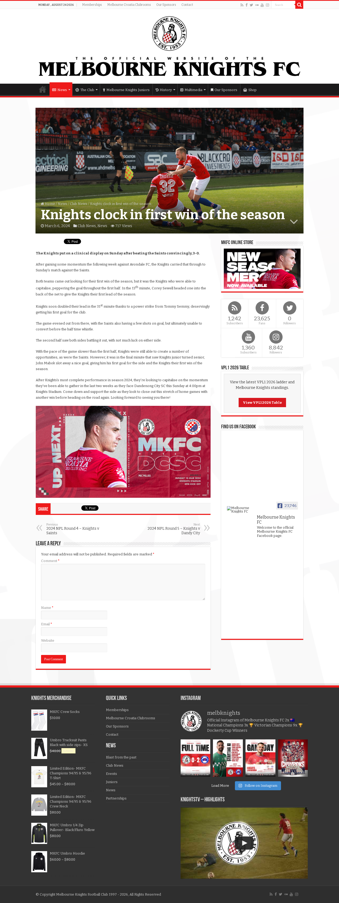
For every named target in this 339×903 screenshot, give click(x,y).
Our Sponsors (166, 5)
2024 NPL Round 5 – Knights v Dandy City (174, 529)
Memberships (92, 5)
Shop (252, 90)
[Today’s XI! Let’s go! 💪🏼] (228, 758)
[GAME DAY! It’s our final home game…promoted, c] (260, 758)
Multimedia (193, 90)
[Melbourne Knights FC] (169, 46)
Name (47, 608)
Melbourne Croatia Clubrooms (129, 5)
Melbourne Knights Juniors (128, 90)
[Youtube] (262, 5)
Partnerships (116, 798)
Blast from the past (121, 757)
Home (43, 89)
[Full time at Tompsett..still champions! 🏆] (196, 758)
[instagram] (267, 5)
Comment (50, 561)
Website (47, 641)
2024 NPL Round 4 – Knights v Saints (72, 529)
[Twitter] (251, 5)
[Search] (299, 5)
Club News (78, 204)
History (166, 90)
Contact (187, 5)
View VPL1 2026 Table (262, 403)
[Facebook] (246, 5)
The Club (87, 90)
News (62, 90)
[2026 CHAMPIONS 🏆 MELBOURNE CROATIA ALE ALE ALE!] (293, 758)
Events (111, 774)
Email (46, 624)
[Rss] (242, 5)
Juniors (112, 782)
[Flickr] (257, 5)
